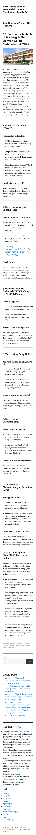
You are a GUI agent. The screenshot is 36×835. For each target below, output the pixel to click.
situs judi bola (8, 806)
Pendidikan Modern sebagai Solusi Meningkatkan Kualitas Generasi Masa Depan (18, 688)
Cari (4, 658)
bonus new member (21, 731)
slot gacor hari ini (14, 779)
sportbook (20, 769)
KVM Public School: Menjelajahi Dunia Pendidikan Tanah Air (15, 9)
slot (4, 817)
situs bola (6, 809)
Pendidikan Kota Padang (23, 645)
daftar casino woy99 (10, 812)
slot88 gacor (25, 745)
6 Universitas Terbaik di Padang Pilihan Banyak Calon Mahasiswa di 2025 (17, 39)
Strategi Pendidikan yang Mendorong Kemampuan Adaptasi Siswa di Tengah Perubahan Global (18, 704)
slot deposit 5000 (9, 820)
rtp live (5, 814)
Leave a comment (8, 647)
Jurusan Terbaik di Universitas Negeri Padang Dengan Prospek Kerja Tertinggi (18, 252)
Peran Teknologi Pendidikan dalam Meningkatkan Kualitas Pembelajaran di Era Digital (18, 712)
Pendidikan (19, 643)
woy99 (5, 801)
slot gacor (6, 793)
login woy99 (7, 804)
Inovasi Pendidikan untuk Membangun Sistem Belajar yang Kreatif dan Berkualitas (17, 680)
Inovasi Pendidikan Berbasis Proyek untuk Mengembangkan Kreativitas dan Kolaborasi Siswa (18, 696)
